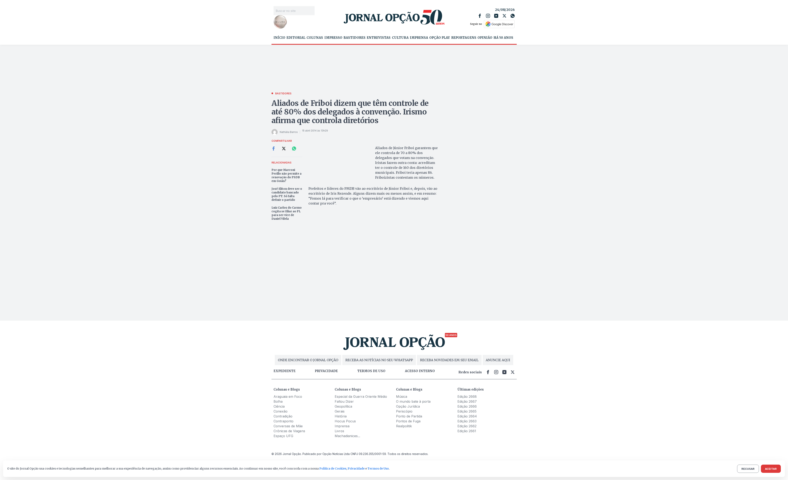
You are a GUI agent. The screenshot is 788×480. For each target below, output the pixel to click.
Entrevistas (379, 38)
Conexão (280, 411)
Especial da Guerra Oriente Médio (361, 396)
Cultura (400, 38)
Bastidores (354, 38)
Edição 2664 (467, 416)
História (341, 416)
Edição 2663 (466, 421)
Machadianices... (347, 436)
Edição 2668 (467, 396)
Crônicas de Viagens (289, 431)
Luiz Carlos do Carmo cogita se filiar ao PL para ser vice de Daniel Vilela (286, 213)
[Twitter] (504, 16)
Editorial (295, 38)
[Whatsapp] (513, 16)
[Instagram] (488, 16)
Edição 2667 (467, 401)
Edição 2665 (466, 411)
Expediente (285, 371)
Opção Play (439, 38)
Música (401, 396)
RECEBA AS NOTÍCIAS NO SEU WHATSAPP (379, 360)
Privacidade (326, 371)
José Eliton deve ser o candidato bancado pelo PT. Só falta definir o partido (286, 194)
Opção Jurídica (408, 406)
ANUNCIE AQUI (498, 360)
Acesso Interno (420, 371)
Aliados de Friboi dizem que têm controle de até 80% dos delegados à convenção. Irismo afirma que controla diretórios (350, 112)
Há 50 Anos (503, 38)
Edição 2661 (466, 431)
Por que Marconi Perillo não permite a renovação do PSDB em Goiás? (286, 175)
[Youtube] (496, 16)
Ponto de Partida (409, 416)
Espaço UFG (283, 436)
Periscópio (404, 411)
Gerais (340, 411)
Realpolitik (404, 426)
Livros (339, 431)
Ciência (279, 406)
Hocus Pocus (345, 421)
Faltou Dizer (344, 401)
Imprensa (419, 38)
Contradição (283, 416)
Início (279, 38)
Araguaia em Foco (288, 396)
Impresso (333, 38)
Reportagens (463, 38)
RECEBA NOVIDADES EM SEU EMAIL (449, 360)
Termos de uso (371, 371)
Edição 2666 (467, 406)
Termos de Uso (378, 468)
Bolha (278, 401)
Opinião (485, 38)
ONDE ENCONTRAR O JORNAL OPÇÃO (308, 360)
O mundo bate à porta (413, 401)
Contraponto (283, 421)
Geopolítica (343, 406)
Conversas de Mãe (288, 426)
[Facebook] (480, 16)
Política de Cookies (332, 468)
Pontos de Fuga (408, 421)
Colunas (315, 38)
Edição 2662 (466, 426)
